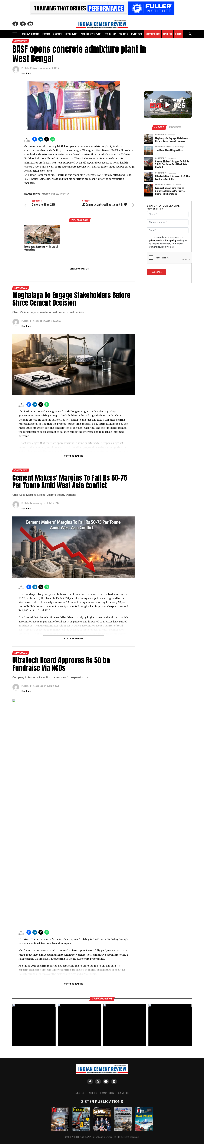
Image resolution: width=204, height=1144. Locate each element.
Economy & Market (30, 34)
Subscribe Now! (152, 34)
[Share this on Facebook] (34, 139)
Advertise (167, 34)
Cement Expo (136, 34)
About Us (80, 1092)
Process (46, 34)
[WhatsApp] (52, 139)
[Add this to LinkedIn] (40, 139)
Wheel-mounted (60, 194)
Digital (178, 34)
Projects (123, 34)
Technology (110, 34)
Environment (71, 34)
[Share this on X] (46, 139)
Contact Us (123, 1092)
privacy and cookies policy (162, 240)
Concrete (57, 34)
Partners (92, 1092)
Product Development (91, 34)
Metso (46, 194)
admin (27, 73)
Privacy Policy (107, 1092)
